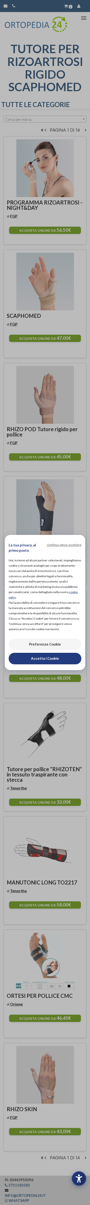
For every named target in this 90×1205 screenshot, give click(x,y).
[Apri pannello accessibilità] (79, 1178)
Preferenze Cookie (45, 644)
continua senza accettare (64, 545)
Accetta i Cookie (45, 658)
